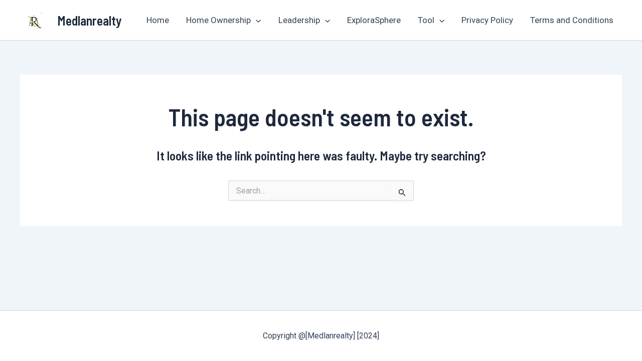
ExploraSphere (374, 20)
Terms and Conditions (571, 20)
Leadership (299, 20)
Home (157, 20)
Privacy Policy (487, 20)
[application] (256, 20)
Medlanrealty (89, 20)
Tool (426, 20)
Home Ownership (218, 20)
